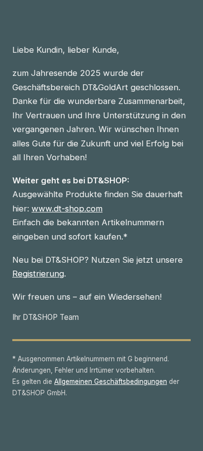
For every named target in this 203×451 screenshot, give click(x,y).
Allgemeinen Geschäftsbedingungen (110, 381)
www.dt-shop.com (67, 208)
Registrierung (38, 273)
